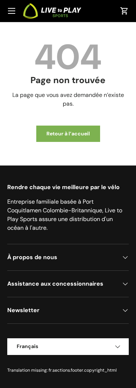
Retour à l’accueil (68, 133)
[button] (124, 11)
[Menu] (12, 11)
